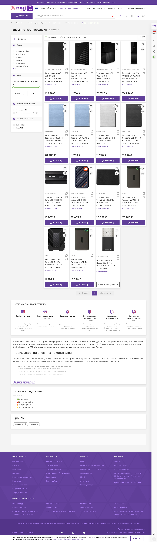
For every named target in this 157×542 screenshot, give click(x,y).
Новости (15, 465)
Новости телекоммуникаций (92, 465)
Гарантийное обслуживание (58, 473)
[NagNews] (83, 532)
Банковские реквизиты (22, 477)
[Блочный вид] (139, 37)
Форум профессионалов (90, 469)
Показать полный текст (24, 382)
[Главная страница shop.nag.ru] (22, 8)
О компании (17, 461)
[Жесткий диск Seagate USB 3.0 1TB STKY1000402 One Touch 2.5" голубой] (82, 115)
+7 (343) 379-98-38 (19, 507)
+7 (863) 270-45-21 (53, 507)
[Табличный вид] (143, 37)
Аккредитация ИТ (19, 493)
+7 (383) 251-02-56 (86, 507)
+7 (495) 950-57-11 (51, 8)
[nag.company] (62, 532)
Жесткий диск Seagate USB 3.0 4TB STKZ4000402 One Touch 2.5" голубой (54, 139)
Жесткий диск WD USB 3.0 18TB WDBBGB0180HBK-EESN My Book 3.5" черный (104, 77)
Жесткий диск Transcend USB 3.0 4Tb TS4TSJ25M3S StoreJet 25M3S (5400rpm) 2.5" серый (131, 201)
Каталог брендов (19, 485)
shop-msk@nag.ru (74, 8)
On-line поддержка (54, 461)
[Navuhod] (73, 532)
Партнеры (16, 481)
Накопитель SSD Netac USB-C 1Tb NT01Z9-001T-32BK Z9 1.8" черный (105, 264)
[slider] (13, 87)
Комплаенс (51, 477)
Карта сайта (51, 481)
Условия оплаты (53, 465)
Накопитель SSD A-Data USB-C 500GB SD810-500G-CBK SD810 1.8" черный (54, 201)
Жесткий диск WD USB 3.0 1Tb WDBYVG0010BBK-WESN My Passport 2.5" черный (79, 77)
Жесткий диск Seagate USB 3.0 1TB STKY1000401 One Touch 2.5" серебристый (105, 139)
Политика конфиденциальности (131, 529)
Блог (88, 8)
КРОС (82, 477)
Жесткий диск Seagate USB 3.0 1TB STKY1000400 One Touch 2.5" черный (131, 139)
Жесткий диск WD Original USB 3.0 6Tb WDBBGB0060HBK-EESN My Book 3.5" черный (131, 77)
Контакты (16, 473)
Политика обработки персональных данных (126, 533)
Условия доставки (53, 469)
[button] (78, 2)
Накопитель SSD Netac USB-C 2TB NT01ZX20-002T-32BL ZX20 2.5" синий (79, 201)
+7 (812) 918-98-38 (120, 507)
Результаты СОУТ (19, 489)
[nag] (94, 532)
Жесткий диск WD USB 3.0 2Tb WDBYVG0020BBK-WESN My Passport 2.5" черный (53, 77)
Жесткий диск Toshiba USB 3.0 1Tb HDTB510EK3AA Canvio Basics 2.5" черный (105, 201)
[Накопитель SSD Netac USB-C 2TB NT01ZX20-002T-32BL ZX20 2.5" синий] (82, 177)
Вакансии (16, 469)
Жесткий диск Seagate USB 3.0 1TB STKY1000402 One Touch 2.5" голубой (80, 139)
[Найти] (111, 15)
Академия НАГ (86, 473)
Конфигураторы (87, 485)
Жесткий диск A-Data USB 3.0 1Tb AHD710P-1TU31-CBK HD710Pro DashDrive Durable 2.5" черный (54, 263)
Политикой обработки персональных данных (68, 539)
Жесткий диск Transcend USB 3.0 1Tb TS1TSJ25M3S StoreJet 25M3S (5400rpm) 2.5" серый (80, 263)
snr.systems (84, 481)
